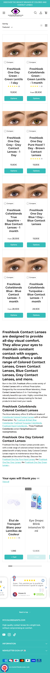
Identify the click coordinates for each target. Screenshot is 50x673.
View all (5, 481)
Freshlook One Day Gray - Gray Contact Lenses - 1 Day (13, 146)
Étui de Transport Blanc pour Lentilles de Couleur (14, 527)
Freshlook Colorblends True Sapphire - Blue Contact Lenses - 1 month (14, 221)
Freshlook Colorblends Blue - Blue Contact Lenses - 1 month (13, 292)
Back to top (23, 612)
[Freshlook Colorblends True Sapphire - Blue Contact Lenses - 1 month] (13, 191)
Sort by (5, 24)
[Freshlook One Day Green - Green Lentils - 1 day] (13, 49)
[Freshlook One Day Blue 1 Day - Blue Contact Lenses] (36, 191)
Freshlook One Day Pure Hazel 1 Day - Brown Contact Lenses (36, 146)
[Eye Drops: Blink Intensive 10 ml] (36, 501)
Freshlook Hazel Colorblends (14, 426)
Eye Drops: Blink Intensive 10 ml (36, 526)
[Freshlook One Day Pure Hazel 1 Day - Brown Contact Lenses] (36, 118)
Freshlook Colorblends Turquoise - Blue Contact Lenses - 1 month (36, 292)
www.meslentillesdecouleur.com (18, 667)
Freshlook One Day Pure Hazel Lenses (18, 459)
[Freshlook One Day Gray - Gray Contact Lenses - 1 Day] (13, 118)
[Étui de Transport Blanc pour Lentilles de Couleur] (14, 501)
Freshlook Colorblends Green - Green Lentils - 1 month (36, 75)
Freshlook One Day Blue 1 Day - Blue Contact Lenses (36, 217)
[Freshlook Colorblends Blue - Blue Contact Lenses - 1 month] (13, 265)
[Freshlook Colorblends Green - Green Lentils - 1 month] (36, 49)
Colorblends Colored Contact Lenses (18, 417)
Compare (10, 62)
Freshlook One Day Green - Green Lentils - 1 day (14, 75)
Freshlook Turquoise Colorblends (28, 423)
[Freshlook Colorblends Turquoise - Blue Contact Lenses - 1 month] (36, 265)
